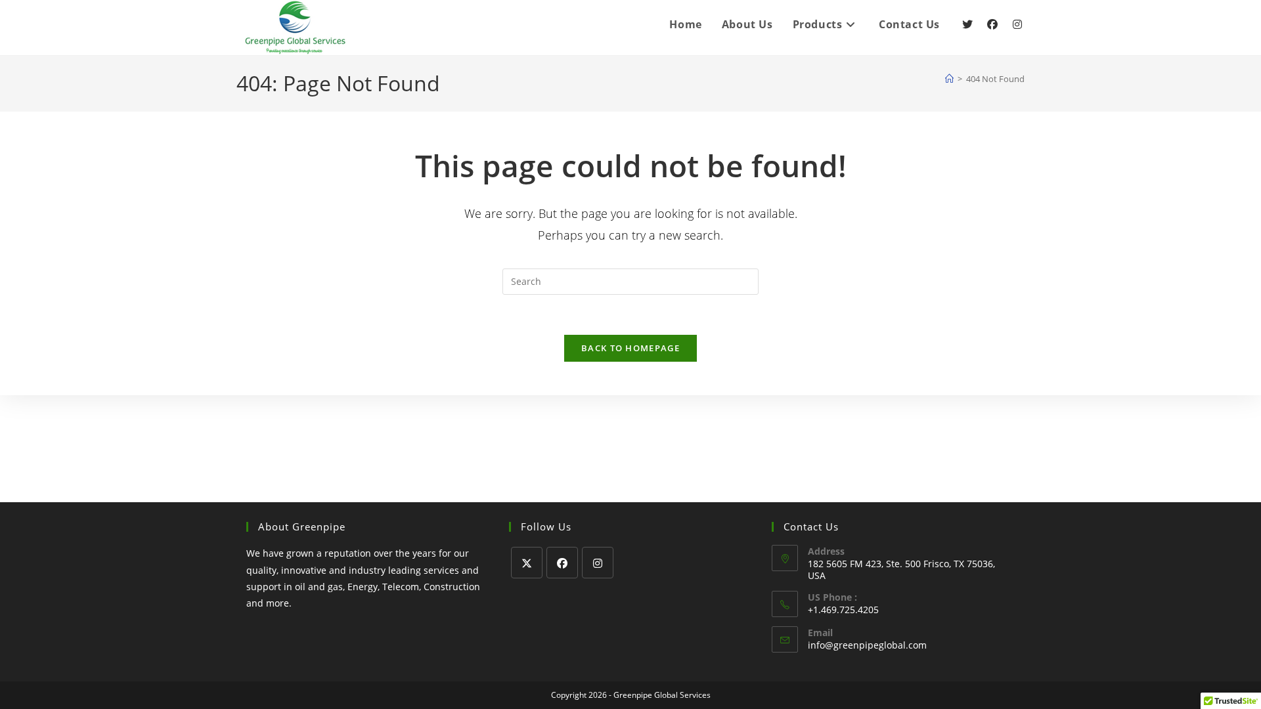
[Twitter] (967, 24)
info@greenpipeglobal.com (867, 645)
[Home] (949, 79)
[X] (526, 562)
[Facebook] (992, 24)
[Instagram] (1017, 24)
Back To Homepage (630, 348)
